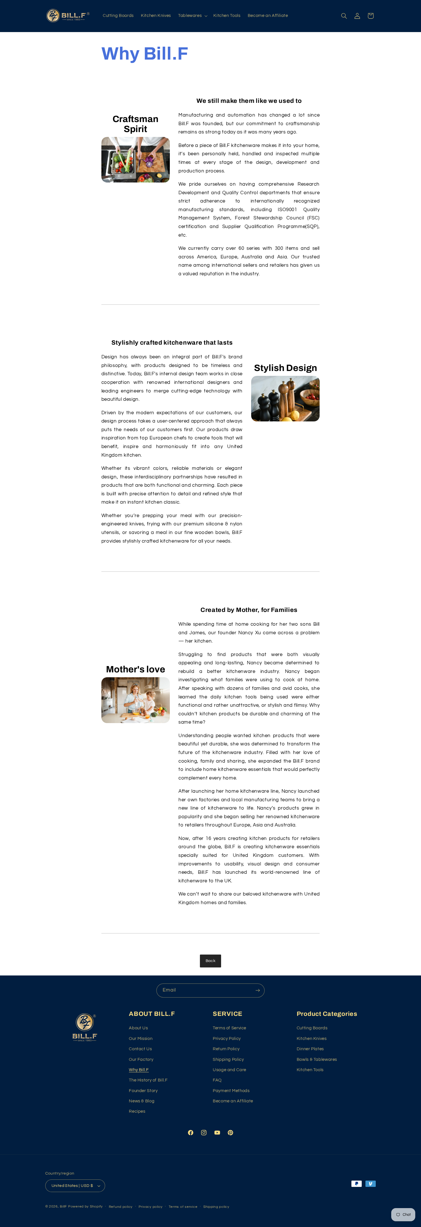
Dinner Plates (310, 1049)
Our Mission (140, 1038)
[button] (192, 15)
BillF (63, 1206)
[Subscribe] (257, 990)
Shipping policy (216, 1206)
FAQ (217, 1080)
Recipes (137, 1111)
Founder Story (143, 1091)
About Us (138, 1028)
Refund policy (121, 1206)
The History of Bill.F (148, 1080)
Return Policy (226, 1049)
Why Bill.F (139, 1070)
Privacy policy (151, 1206)
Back (211, 961)
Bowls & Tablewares (317, 1059)
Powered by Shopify (85, 1206)
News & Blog (141, 1101)
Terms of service (183, 1206)
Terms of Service (229, 1028)
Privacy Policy (227, 1038)
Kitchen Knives (312, 1038)
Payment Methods (231, 1091)
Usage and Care (229, 1070)
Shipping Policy (228, 1059)
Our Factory (141, 1059)
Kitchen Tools (310, 1070)
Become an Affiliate (233, 1101)
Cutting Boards (312, 1028)
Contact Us (140, 1049)
